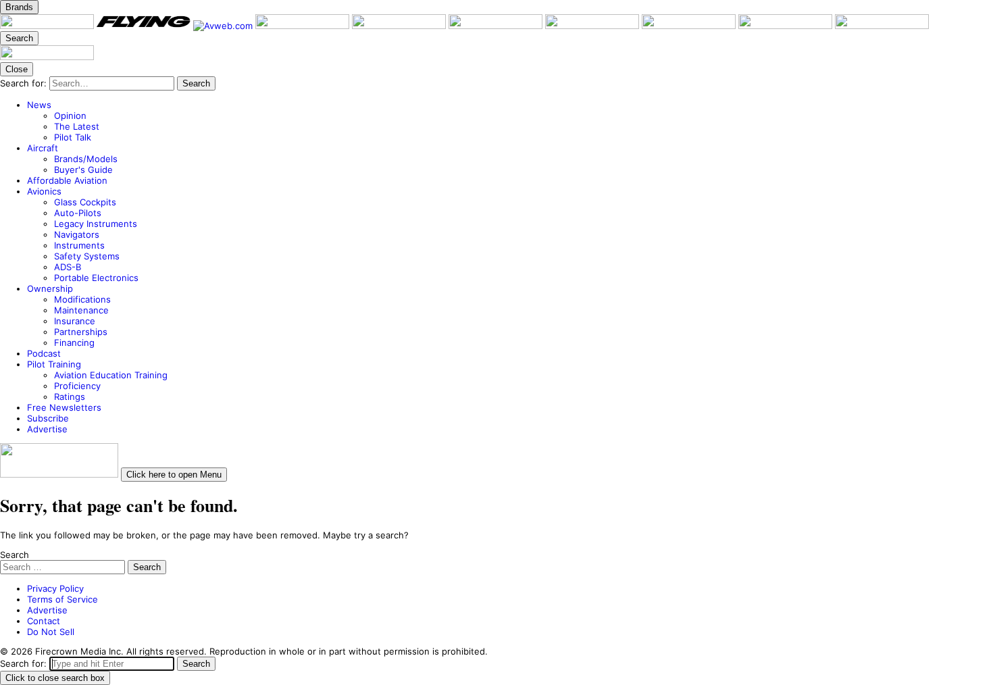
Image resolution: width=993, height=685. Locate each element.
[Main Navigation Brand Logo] (47, 56)
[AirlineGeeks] (303, 25)
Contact (43, 620)
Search (14, 554)
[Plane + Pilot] (48, 25)
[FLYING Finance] (690, 25)
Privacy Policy (55, 588)
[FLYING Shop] (882, 25)
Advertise (47, 610)
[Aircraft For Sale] (400, 25)
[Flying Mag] (145, 25)
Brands (19, 7)
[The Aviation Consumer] (593, 25)
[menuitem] (510, 121)
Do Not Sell (50, 631)
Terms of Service (62, 599)
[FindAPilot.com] (786, 25)
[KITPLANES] (497, 25)
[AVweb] (224, 25)
